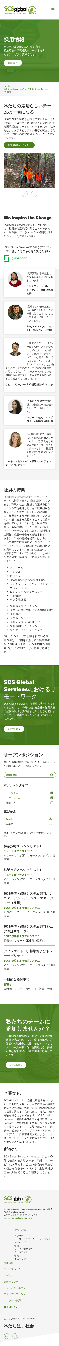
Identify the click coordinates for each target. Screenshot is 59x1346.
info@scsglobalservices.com (18, 1217)
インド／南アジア (23, 1249)
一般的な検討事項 (16, 979)
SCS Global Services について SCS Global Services (26, 88)
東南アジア (20, 1258)
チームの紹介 (16, 1064)
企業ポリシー (11, 1281)
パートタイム (13, 797)
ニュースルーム (12, 1269)
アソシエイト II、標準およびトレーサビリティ (28, 953)
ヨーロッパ (20, 1242)
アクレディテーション (16, 1294)
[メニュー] (51, 9)
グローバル (20, 1230)
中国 (16, 1245)
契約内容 (11, 802)
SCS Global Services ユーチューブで (15, 1336)
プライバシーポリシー (16, 1288)
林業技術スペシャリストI (22, 846)
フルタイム (12, 792)
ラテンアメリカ (22, 1252)
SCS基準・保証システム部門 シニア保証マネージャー (28, 928)
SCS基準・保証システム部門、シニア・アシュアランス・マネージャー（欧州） (28, 898)
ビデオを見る (14, 728)
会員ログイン (11, 1306)
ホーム (7, 85)
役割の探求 (13, 62)
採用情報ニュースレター (19, 144)
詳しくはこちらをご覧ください (31, 251)
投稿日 (9, 819)
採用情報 (8, 1263)
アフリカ (18, 1235)
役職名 (9, 824)
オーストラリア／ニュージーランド (32, 1238)
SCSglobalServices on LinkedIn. (6, 1336)
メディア (8, 1275)
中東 (16, 1255)
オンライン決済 (12, 1300)
